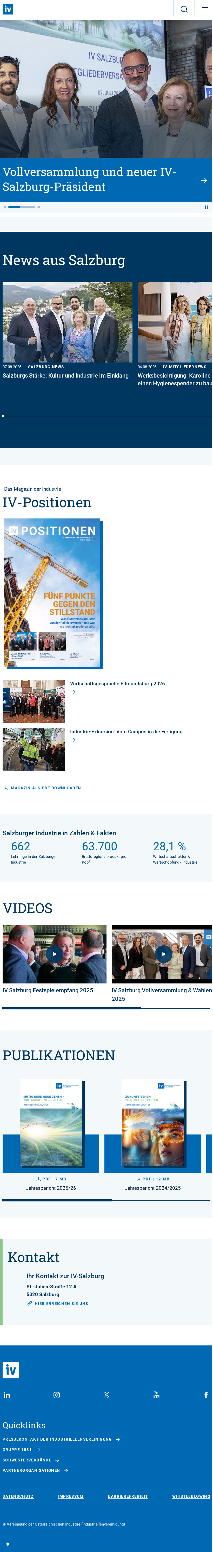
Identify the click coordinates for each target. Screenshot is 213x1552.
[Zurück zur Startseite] (8, 9)
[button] (5, 207)
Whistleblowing (191, 1497)
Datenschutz (18, 1497)
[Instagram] (56, 1395)
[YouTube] (156, 1395)
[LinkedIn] (7, 1395)
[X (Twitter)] (106, 1395)
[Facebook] (206, 1395)
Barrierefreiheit (128, 1497)
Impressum (71, 1497)
